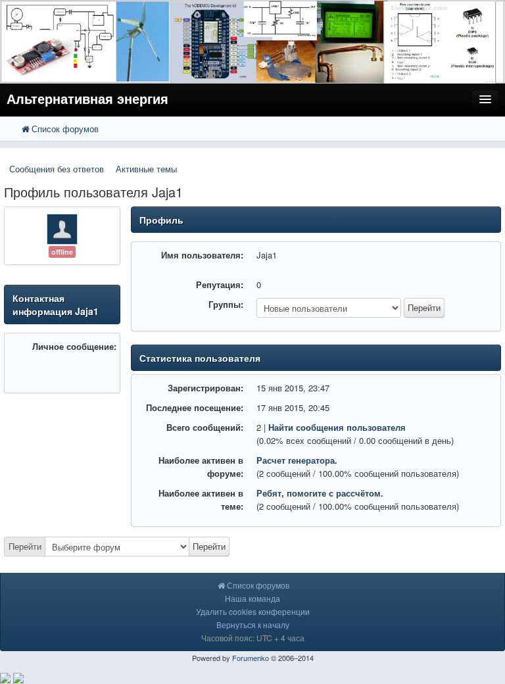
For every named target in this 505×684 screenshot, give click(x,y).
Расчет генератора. (296, 460)
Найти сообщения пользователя (337, 427)
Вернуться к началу (252, 624)
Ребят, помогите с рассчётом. (319, 493)
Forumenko (250, 657)
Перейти (25, 546)
